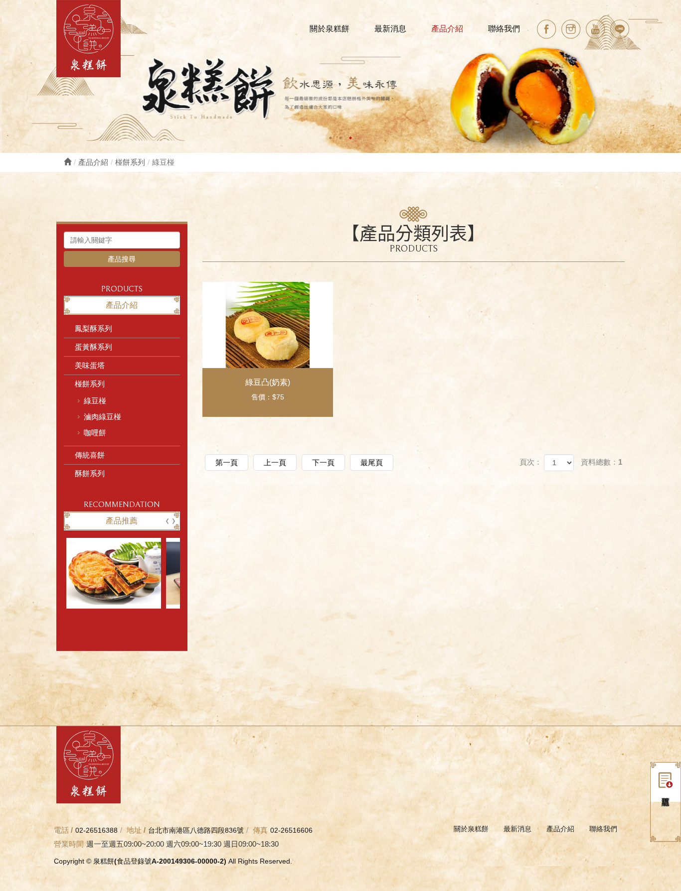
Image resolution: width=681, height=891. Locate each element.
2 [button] (340, 138)
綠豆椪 (95, 400)
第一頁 (226, 462)
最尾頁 (371, 462)
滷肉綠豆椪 (102, 416)
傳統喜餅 (90, 455)
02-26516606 (291, 830)
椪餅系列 (130, 162)
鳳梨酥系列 (93, 328)
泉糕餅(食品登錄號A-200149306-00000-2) (88, 38)
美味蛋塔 (90, 365)
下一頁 (323, 462)
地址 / (136, 830)
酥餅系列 (90, 473)
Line (620, 29)
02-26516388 (96, 830)
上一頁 (275, 462)
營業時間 (69, 844)
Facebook (546, 29)
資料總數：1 (601, 462)
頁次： (530, 462)
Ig (571, 29)
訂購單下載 (665, 782)
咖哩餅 (95, 432)
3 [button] (350, 138)
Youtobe (595, 29)
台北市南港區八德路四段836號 (196, 830)
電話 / (63, 830)
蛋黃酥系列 (93, 347)
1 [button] (331, 138)
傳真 (260, 830)
